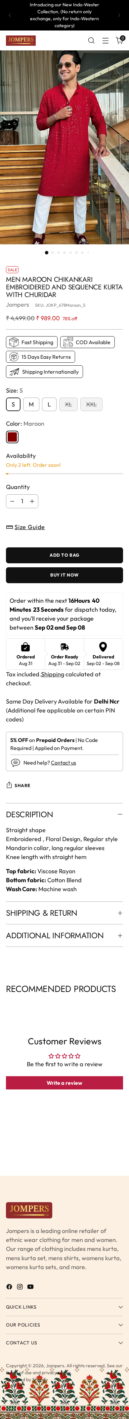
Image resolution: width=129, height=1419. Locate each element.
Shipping (52, 674)
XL (68, 404)
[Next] (119, 15)
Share (22, 785)
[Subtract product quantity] (12, 501)
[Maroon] (12, 437)
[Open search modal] (91, 40)
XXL (91, 404)
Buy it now (64, 575)
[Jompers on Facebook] (10, 1287)
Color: (25, 423)
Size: (14, 390)
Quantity (18, 487)
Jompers (17, 304)
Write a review (64, 1083)
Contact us (63, 762)
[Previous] (10, 15)
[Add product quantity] (32, 501)
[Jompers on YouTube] (31, 1287)
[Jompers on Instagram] (20, 1287)
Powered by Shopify (27, 1380)
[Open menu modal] (105, 40)
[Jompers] (21, 40)
